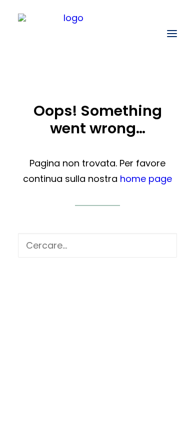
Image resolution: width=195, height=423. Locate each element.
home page (146, 178)
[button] (172, 33)
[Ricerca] (97, 245)
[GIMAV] (69, 34)
